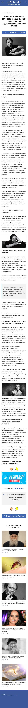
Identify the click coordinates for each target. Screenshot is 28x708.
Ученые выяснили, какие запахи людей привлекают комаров (13, 576)
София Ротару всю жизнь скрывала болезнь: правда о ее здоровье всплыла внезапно (13, 630)
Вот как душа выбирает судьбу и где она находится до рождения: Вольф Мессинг (13, 602)
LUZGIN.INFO (14, 2)
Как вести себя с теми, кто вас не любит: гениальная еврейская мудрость (13, 656)
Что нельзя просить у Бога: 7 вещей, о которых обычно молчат (13, 549)
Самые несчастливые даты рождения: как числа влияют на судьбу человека (14, 683)
